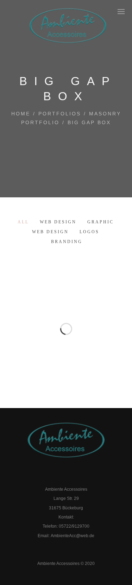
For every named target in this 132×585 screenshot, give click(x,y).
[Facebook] (58, 476)
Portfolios (59, 113)
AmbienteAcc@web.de (72, 535)
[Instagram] (73, 476)
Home (20, 113)
